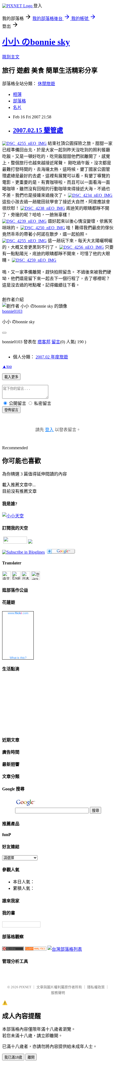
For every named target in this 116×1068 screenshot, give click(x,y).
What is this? (18, 657)
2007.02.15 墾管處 (38, 130)
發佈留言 (11, 410)
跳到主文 (10, 57)
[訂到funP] (30, 542)
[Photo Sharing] (24, 143)
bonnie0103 (12, 311)
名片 (17, 107)
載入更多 (11, 377)
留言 (56, 342)
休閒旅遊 (46, 83)
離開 (31, 1057)
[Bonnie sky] (23, 552)
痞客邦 (43, 342)
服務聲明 (58, 993)
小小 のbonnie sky (36, 42)
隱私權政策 (96, 987)
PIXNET (25, 987)
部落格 (19, 101)
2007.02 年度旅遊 (52, 357)
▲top (7, 366)
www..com (18, 613)
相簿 (17, 94)
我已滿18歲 (13, 1057)
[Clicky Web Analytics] (35, 949)
